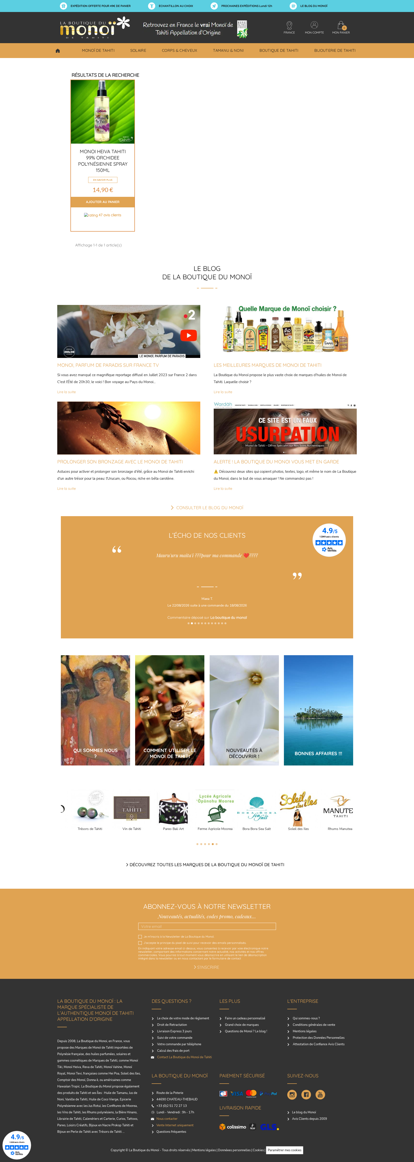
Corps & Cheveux (179, 50)
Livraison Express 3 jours (174, 1031)
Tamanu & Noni (228, 50)
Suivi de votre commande (174, 1038)
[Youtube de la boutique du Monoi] (320, 1095)
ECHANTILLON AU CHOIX (176, 6)
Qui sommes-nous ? (306, 1018)
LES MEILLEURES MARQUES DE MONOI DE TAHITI (268, 365)
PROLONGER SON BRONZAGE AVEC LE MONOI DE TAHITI (120, 462)
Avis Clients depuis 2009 (309, 1119)
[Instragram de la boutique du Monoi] (292, 1095)
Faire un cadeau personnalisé (244, 1018)
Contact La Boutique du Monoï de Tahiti (184, 1057)
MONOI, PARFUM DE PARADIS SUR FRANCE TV (108, 365)
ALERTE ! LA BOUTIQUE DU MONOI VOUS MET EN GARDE (276, 462)
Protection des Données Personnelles (318, 1038)
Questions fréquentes (171, 1132)
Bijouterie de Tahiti (335, 50)
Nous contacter (167, 1119)
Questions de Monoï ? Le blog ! (245, 1031)
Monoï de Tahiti (98, 50)
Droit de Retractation (171, 1025)
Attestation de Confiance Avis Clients (318, 1044)
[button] (188, 623)
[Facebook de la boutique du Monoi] (306, 1095)
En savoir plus (102, 179)
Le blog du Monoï (304, 1112)
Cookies (258, 1150)
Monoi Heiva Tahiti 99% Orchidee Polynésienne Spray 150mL (102, 160)
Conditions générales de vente (313, 1025)
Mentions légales (304, 1031)
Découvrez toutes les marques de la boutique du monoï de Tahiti (207, 864)
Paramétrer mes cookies (284, 1150)
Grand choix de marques (241, 1025)
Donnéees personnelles (234, 1150)
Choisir (57, 50)
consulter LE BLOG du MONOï (209, 507)
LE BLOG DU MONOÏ (313, 6)
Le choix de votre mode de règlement (182, 1018)
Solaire (138, 50)
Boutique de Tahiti (278, 50)
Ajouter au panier (103, 202)
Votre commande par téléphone (178, 1044)
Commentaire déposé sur (208, 617)
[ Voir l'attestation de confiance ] (208, 630)
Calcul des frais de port (173, 1051)
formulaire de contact (226, 958)
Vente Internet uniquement (175, 1125)
